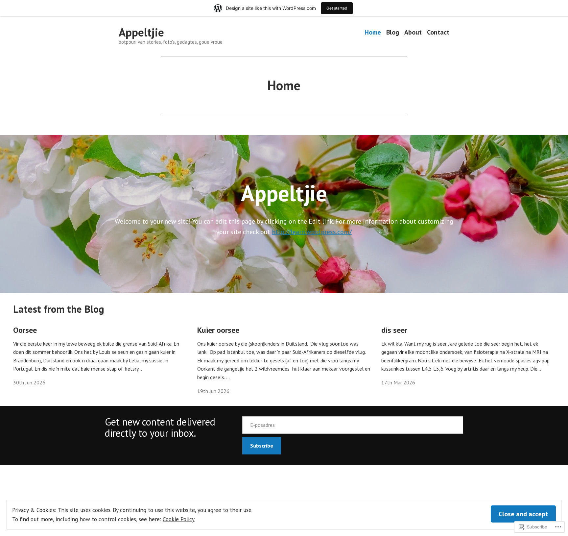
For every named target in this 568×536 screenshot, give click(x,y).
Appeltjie (141, 32)
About (413, 32)
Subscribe (261, 445)
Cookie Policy (179, 519)
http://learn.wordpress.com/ (312, 232)
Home (373, 32)
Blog (392, 32)
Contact (438, 32)
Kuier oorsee (218, 330)
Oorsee (25, 330)
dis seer (394, 330)
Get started (336, 8)
